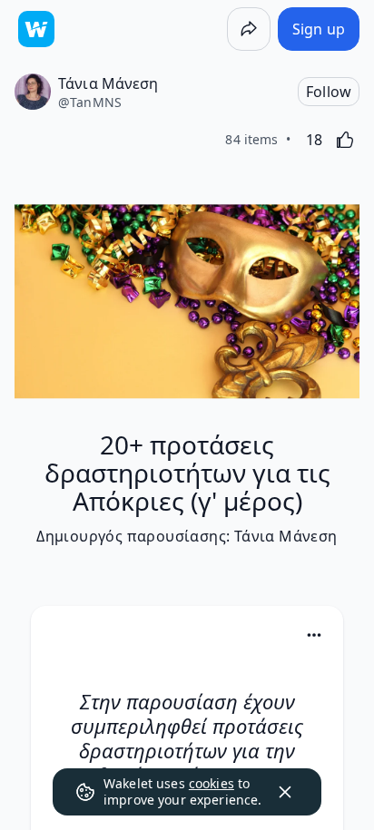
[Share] (249, 29)
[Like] (344, 139)
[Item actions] (314, 634)
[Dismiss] (285, 791)
